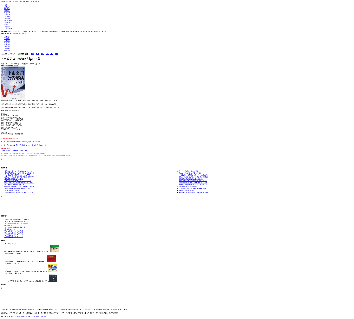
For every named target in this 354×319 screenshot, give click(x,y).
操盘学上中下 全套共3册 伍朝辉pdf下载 (17, 188)
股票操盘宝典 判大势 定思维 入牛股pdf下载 (193, 183)
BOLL (29, 31)
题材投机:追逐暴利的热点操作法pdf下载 (17, 175)
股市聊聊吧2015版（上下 (12, 263)
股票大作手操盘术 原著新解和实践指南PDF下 (19, 177)
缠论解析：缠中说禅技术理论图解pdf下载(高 (193, 177)
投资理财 (7, 50)
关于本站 (24, 316)
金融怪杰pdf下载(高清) (186, 190)
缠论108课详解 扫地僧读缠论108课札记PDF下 (19, 183)
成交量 (25, 31)
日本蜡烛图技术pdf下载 (12, 190)
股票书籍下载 (101, 31)
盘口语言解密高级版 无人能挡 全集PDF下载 (193, 184)
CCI (39, 31)
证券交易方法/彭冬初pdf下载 (13, 235)
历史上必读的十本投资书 (12, 273)
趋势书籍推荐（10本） (11, 243)
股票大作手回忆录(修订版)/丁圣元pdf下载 (17, 181)
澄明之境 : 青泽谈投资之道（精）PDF (191, 179)
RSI (33, 31)
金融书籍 (16, 33)
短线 (47, 54)
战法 (37, 54)
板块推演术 (8, 225)
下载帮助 (18, 316)
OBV (36, 31)
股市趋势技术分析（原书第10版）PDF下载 (18, 171)
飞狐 (84, 31)
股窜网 (9, 33)
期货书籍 (7, 39)
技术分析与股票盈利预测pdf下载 (15, 227)
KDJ (21, 31)
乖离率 (46, 31)
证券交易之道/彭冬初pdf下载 (13, 237)
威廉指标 (55, 31)
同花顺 (80, 31)
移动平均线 (10, 31)
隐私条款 (44, 316)
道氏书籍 (7, 48)
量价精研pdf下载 (9, 229)
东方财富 (89, 31)
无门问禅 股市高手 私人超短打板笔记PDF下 (193, 181)
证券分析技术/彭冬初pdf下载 (13, 233)
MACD (17, 31)
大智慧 (94, 31)
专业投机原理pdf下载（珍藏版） (189, 171)
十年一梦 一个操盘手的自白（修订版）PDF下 (19, 186)
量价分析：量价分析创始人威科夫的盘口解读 (193, 192)
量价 (51, 54)
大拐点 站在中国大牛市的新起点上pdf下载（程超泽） (24, 142)
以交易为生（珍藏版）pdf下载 (14, 184)
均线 (56, 54)
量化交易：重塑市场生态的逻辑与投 (16, 221)
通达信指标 (74, 31)
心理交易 (7, 41)
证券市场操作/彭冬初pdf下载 (13, 231)
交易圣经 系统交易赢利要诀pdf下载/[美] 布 (192, 188)
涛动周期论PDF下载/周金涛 (188, 186)
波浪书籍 (7, 44)
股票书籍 (23, 33)
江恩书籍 (7, 43)
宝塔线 (61, 31)
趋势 (32, 54)
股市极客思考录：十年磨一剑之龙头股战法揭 (19, 173)
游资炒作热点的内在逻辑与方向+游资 (16, 219)
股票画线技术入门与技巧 (12, 253)
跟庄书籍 (7, 46)
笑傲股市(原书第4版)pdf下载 (13, 179)
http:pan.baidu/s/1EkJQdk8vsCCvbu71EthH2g (14, 150)
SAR (50, 31)
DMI (42, 31)
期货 (42, 54)
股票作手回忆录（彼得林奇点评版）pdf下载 (18, 192)
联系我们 (37, 316)
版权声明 (31, 316)
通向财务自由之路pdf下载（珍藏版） (191, 173)
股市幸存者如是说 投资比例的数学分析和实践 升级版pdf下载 (26, 145)
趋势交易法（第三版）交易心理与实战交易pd (193, 175)
